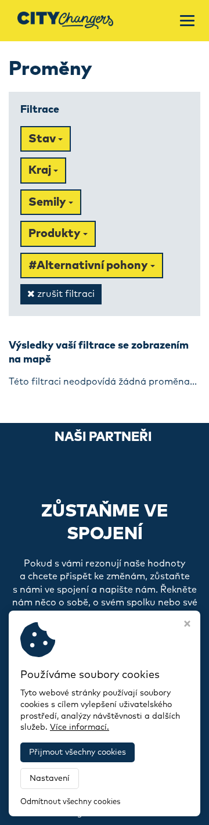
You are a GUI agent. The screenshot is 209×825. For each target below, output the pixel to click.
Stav (43, 139)
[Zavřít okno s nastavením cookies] (187, 625)
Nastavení (50, 778)
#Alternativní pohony (89, 265)
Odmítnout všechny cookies (70, 802)
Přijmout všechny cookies (77, 752)
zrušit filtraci (65, 294)
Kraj (40, 170)
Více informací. (79, 727)
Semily (48, 202)
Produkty (55, 233)
